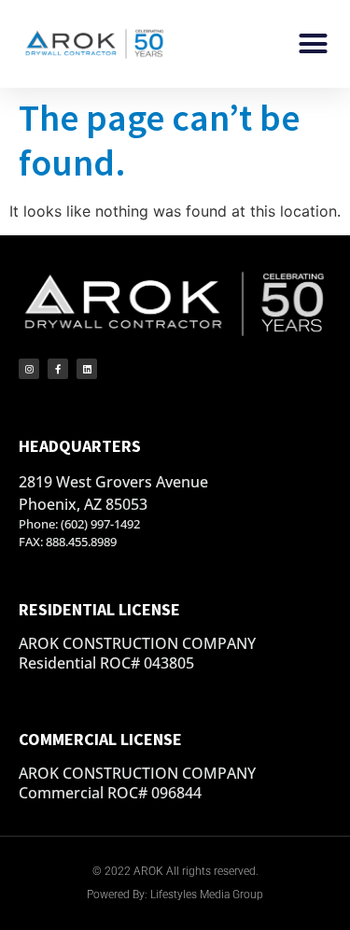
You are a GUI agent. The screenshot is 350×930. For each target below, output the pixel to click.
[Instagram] (29, 369)
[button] (313, 44)
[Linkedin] (87, 369)
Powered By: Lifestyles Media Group (175, 894)
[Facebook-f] (58, 369)
